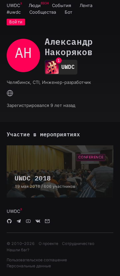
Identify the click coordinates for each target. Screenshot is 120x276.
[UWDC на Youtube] (28, 221)
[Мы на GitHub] (9, 221)
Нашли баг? (18, 250)
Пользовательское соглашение (37, 260)
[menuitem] (13, 5)
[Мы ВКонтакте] (38, 221)
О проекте (48, 243)
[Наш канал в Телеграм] (19, 221)
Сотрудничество (78, 243)
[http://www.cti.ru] (10, 93)
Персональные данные (29, 266)
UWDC (13, 5)
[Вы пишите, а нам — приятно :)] (47, 221)
